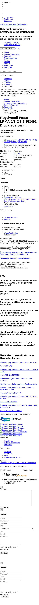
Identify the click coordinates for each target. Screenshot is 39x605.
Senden (4, 553)
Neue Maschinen (10, 58)
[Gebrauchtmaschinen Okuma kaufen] (16, 422)
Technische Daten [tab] (10, 217)
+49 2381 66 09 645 (11, 43)
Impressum (8, 454)
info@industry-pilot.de (12, 45)
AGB (6, 455)
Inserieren (8, 60)
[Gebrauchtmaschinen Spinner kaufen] (12, 428)
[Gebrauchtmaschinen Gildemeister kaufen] (13, 432)
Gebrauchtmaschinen (12, 54)
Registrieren (8, 19)
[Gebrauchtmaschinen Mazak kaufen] (11, 424)
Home (6, 52)
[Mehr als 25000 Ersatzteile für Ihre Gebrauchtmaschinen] (12, 197)
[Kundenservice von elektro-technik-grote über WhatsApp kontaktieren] (21, 201)
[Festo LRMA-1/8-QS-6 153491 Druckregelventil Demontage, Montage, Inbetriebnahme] (19, 254)
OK (14, 96)
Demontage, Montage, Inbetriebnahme (15, 258)
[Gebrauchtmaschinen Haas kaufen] (11, 434)
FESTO (17, 153)
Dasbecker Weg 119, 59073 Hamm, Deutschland (18, 463)
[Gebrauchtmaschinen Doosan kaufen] (5, 422)
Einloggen (8, 21)
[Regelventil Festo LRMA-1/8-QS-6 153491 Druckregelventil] (21, 142)
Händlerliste (8, 441)
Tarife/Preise (8, 17)
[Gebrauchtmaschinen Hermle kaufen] (11, 426)
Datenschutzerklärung (12, 457)
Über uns (7, 452)
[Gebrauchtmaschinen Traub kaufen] (11, 430)
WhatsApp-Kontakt (11, 233)
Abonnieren (28, 470)
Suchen (7, 62)
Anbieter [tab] (7, 219)
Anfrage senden (10, 235)
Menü (17, 49)
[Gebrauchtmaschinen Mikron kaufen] (11, 435)
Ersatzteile (8, 56)
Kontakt (7, 64)
